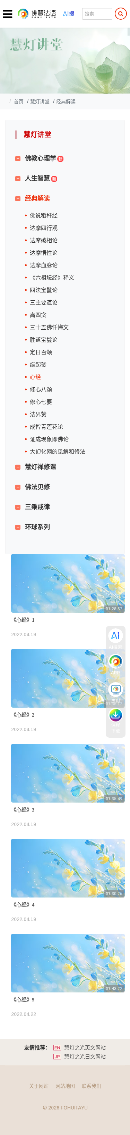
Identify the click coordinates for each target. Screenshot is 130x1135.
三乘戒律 (37, 507)
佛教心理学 (40, 158)
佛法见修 (37, 487)
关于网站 (39, 1086)
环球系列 (37, 527)
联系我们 (91, 1086)
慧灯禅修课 (40, 467)
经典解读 (37, 198)
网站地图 (65, 1086)
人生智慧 (37, 178)
